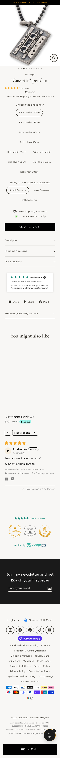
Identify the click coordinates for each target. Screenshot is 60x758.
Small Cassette (17, 190)
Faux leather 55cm (29, 122)
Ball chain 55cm (42, 162)
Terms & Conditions (39, 671)
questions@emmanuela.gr (38, 733)
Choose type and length (30, 104)
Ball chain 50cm (17, 162)
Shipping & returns (16, 250)
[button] (12, 88)
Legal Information (17, 676)
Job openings (45, 676)
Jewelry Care (42, 656)
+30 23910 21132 (16, 733)
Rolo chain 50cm (29, 142)
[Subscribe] (49, 588)
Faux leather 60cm (29, 132)
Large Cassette (41, 190)
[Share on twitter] (12, 479)
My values (28, 661)
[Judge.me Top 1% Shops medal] (30, 531)
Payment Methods (20, 666)
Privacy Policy (18, 671)
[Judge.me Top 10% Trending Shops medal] (45, 531)
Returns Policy (42, 666)
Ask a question (13, 261)
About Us (14, 661)
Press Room (44, 661)
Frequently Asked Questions (21, 313)
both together (29, 200)
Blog (32, 676)
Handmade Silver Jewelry (24, 645)
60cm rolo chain (42, 152)
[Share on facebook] (6, 479)
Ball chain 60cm (29, 172)
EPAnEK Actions (30, 681)
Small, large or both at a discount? (30, 182)
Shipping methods (21, 656)
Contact (45, 645)
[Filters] (8, 433)
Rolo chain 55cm (16, 152)
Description (11, 240)
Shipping (25, 96)
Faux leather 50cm (29, 112)
